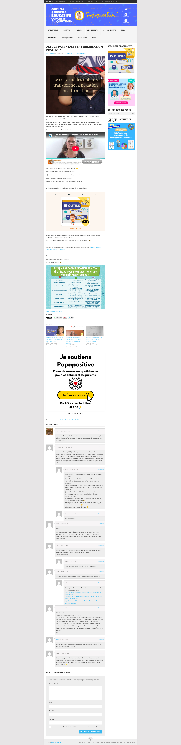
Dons (94, 38)
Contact (96, 743)
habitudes (68, 420)
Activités (52, 38)
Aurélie (58, 639)
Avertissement (129, 743)
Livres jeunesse (67, 38)
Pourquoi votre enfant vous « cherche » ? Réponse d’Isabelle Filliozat (94, 339)
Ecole (123, 30)
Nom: (51, 702)
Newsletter (82, 38)
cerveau (52, 420)
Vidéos (79, 30)
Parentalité (67, 30)
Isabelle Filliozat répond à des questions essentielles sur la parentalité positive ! (54, 339)
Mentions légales (84, 743)
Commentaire (53, 684)
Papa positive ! (56, 743)
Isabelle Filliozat (76, 420)
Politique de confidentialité (111, 743)
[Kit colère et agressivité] (121, 75)
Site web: (51, 719)
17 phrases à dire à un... (94, 1)
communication (59, 420)
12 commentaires (81, 53)
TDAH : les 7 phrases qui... (76, 1)
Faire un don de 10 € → (75, 413)
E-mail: (51, 711)
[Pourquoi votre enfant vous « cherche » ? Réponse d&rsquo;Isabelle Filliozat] (95, 331)
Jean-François (50, 53)
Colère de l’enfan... (60, 1)
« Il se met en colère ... (111, 1)
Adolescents (92, 30)
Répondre (101, 431)
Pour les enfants (109, 30)
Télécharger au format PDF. (54, 311)
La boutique (53, 30)
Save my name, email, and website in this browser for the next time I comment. (74, 727)
